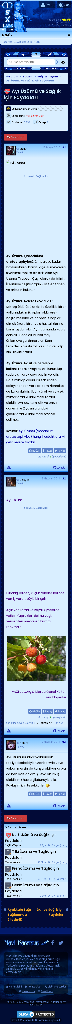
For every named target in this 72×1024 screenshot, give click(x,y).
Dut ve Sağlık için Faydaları (50, 912)
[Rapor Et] (8, 467)
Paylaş (48, 450)
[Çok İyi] (60, 108)
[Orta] (50, 108)
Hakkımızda (28, 991)
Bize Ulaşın (47, 991)
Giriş (66, 4)
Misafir (66, 19)
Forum (13, 76)
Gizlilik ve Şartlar (57, 986)
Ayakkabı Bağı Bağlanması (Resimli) (19, 914)
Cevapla (60, 467)
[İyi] (55, 108)
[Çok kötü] (40, 108)
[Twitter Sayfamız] (61, 944)
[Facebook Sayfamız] (52, 944)
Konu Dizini (15, 986)
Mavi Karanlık (27, 955)
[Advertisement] (36, 214)
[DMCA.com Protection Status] (36, 1017)
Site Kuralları (34, 986)
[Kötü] (45, 108)
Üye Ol (49, 4)
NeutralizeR (36, 1004)
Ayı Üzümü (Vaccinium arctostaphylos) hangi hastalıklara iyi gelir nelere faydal (35, 437)
